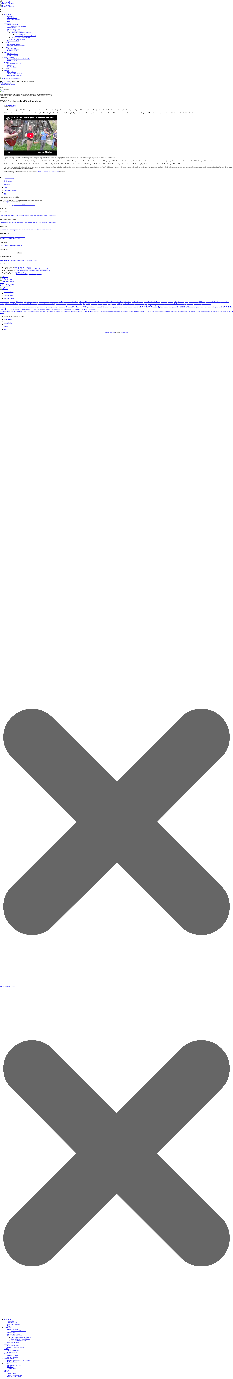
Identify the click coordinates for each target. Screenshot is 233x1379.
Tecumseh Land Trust (117, 302)
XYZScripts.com (124, 332)
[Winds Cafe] (4, 278)
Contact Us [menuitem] (10, 1321)
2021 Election (103, 307)
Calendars (6, 70)
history (1, 311)
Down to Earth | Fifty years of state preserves (29, 274)
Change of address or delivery (15, 45)
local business (16, 311)
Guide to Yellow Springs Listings (20, 37)
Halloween (72, 309)
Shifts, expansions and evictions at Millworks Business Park (33, 270)
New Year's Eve (182, 307)
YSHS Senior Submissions (18, 39)
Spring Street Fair (28, 307)
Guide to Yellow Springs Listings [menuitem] (20, 1339)
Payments (6, 68)
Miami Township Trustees (73, 304)
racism (175, 311)
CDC (200, 302)
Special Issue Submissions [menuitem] (14, 1336)
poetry (4, 311)
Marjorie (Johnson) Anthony (22, 267)
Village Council (65, 302)
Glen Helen (30, 304)
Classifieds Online (12, 54)
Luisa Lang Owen (19, 272)
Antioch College (49, 304)
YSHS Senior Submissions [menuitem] (18, 1340)
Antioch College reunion (9, 309)
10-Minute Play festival (17, 307)
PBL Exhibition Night (43, 307)
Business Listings (9, 57)
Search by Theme (9, 298)
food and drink (67, 311)
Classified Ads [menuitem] (11, 1332)
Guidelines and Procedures (18, 26)
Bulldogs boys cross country (192, 302)
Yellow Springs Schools (20, 304)
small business (220, 311)
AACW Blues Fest (164, 307)
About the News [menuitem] (12, 1322)
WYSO (93, 302)
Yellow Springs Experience (171, 307)
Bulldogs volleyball (10, 302)
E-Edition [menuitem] (6, 1349)
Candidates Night (35, 307)
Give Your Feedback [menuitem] (13, 1342)
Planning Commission (39, 304)
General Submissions (13, 24)
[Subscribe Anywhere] (7, 1)
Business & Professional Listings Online (18, 59)
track (44, 311)
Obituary (80, 311)
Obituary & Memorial (13, 29)
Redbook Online (12, 60)
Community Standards (13, 19)
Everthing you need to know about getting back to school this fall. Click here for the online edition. (28, 222)
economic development (111, 311)
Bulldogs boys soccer (179, 302)
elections (66, 307)
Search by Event (8, 295)
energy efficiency (74, 311)
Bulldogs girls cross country (138, 304)
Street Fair (226, 306)
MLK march (218, 307)
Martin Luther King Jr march (60, 309)
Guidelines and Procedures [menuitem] (18, 1331)
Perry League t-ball (85, 304)
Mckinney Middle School (6, 304)
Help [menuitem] (8, 1326)
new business (121, 311)
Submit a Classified (12, 55)
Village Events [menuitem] (11, 1373)
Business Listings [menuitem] (9, 1358)
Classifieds (7, 52)
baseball (142, 311)
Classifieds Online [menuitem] (12, 1355)
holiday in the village (89, 309)
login (7, 81)
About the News (12, 18)
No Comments (8, 181)
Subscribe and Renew (13, 44)
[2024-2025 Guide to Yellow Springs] (8, 283)
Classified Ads (11, 27)
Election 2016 (29, 309)
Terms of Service (8, 319)
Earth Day (36, 309)
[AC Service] (4, 277)
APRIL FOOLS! (24, 311)
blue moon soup (9, 178)
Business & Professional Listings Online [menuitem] (18, 1360)
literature (127, 311)
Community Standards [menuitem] (13, 1324)
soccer (4, 313)
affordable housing (51, 311)
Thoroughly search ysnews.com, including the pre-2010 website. (18, 260)
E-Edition (6, 47)
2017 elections (23, 309)
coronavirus (102, 311)
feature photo (60, 311)
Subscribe (6, 42)
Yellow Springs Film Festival (115, 307)
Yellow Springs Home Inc (167, 302)
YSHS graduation (88, 307)
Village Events (11, 72)
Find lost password (5, 83)
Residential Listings (20, 34)
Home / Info (7, 14)
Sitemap (6, 326)
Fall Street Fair (95, 307)
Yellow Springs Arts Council (164, 304)
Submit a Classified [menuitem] (12, 1357)
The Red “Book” (12, 67)
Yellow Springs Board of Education (81, 302)
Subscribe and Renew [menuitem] (13, 1345)
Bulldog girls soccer (112, 304)
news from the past (135, 311)
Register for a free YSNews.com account (23, 205)
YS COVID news (149, 311)
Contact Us (10, 16)
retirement (157, 311)
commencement (130, 307)
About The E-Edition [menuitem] (13, 1350)
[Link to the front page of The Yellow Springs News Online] (9, 78)
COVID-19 (87, 311)
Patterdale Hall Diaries (169, 311)
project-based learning (33, 311)
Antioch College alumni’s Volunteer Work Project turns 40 (31, 269)
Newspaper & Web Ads (14, 63)
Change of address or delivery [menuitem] (15, 1347)
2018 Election (77, 309)
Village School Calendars (14, 73)
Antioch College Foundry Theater (99, 304)
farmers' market (42, 309)
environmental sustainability (188, 311)
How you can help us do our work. (10, 238)
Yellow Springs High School (24, 302)
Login (5, 187)
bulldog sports (212, 311)
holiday (214, 307)
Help (8, 21)
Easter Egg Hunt (51, 307)
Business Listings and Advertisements (25, 36)
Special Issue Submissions (14, 31)
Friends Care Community (61, 304)
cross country (94, 311)
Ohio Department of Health (103, 302)
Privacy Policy (8, 323)
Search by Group (8, 292)
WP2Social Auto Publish (110, 332)
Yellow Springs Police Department (133, 302)
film (117, 311)
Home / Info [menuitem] (7, 1319)
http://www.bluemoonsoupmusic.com (48, 172)
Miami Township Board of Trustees (202, 304)
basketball (9, 311)
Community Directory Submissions (21, 32)
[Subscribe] (4, 289)
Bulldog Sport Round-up (124, 304)
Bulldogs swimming (54, 302)
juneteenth (68, 309)
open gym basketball (58, 307)
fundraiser (136, 307)
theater (178, 311)
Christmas (124, 307)
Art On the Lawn (76, 307)
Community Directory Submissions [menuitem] (21, 1337)
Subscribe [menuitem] (6, 1344)
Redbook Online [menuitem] (12, 1362)
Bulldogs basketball (207, 302)
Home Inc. (2, 302)
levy (225, 311)
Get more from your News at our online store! (38, 230)
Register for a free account (7, 84)
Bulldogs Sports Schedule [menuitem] (14, 1376)
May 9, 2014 (13, 106)
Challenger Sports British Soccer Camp (200, 307)
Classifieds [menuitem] (7, 1354)
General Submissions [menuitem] (13, 1329)
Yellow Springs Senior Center (186, 304)
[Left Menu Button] (116, 1316)
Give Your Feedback (13, 41)
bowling (161, 311)
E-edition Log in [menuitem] (12, 1352)
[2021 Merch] (8, 286)
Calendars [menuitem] (6, 1372)
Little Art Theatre (175, 304)
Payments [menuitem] (6, 1370)
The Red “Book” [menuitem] (12, 1368)
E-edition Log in (12, 50)
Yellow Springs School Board (220, 302)
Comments (7, 184)
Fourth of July (50, 309)
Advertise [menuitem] (6, 1363)
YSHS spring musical (5, 307)
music (41, 311)
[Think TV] (3, 287)
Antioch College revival (202, 311)
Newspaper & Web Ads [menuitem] (14, 1365)
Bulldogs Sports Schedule (14, 75)
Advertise (6, 62)
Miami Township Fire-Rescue (152, 302)
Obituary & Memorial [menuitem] (13, 1334)
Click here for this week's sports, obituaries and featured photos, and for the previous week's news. (28, 215)
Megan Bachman (11, 105)
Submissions (7, 23)
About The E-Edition (13, 49)
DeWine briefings (150, 306)
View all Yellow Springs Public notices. (11, 245)
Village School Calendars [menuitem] (14, 1375)
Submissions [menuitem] (7, 1327)
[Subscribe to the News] (5, 2)
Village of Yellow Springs (151, 304)
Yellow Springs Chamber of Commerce (41, 302)
